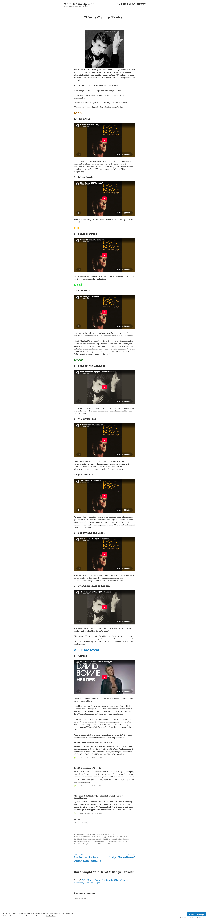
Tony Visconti (92, 844)
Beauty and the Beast (88, 837)
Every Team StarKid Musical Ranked (93, 742)
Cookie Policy (51, 916)
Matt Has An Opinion (78, 4)
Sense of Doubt (86, 841)
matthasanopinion (85, 758)
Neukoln (119, 839)
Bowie (124, 837)
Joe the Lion (93, 839)
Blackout (119, 837)
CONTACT (141, 4)
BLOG (125, 4)
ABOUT (132, 4)
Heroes (85, 839)
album (78, 837)
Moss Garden (111, 839)
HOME (119, 4)
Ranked (126, 839)
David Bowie (78, 839)
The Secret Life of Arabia (118, 841)
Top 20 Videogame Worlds (87, 768)
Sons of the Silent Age (100, 841)
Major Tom (102, 839)
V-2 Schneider (103, 844)
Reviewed (77, 841)
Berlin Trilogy (101, 837)
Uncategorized (110, 834)
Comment (129, 907)
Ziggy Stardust (113, 844)
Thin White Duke (80, 844)
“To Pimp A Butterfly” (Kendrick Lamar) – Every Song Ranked (98, 797)
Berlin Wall (111, 837)
